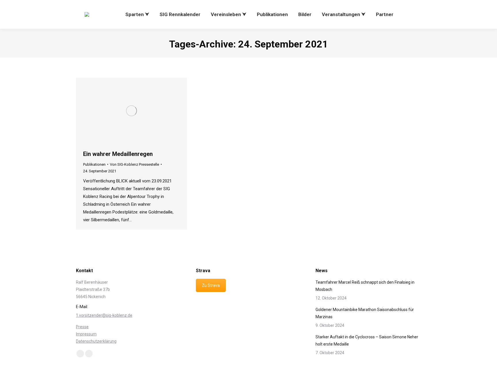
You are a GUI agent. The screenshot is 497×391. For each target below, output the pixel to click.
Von (134, 164)
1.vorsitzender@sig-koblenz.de (104, 315)
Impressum (86, 334)
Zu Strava (211, 285)
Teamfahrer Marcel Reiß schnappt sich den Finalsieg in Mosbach (365, 286)
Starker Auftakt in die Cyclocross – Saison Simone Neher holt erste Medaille (367, 340)
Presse (82, 327)
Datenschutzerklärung (96, 341)
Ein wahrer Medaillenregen (118, 153)
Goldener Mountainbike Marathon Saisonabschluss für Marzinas (365, 313)
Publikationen (94, 164)
